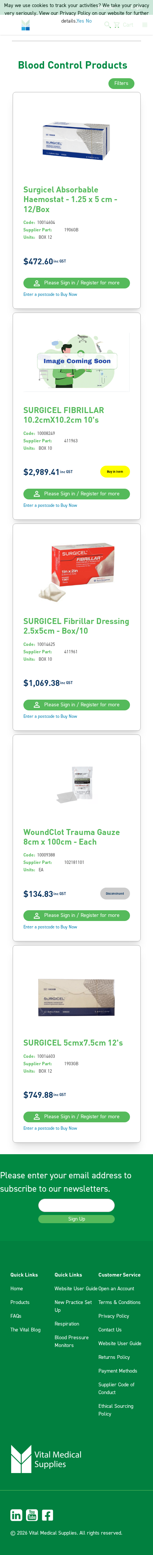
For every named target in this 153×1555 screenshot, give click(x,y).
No (89, 21)
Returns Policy (114, 1357)
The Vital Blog (25, 1330)
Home (16, 1288)
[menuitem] (76, 1515)
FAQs (16, 1316)
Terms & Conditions (119, 1302)
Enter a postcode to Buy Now (50, 294)
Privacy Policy (113, 1316)
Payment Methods (117, 1371)
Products (20, 1302)
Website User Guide (76, 1288)
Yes (80, 21)
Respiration (67, 1324)
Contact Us (110, 1330)
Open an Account (116, 1288)
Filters (121, 83)
